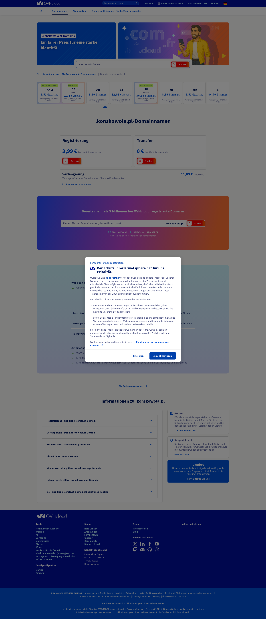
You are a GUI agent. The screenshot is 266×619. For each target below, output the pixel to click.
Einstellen (138, 355)
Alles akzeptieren (162, 355)
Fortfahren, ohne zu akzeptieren (107, 263)
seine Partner (113, 277)
